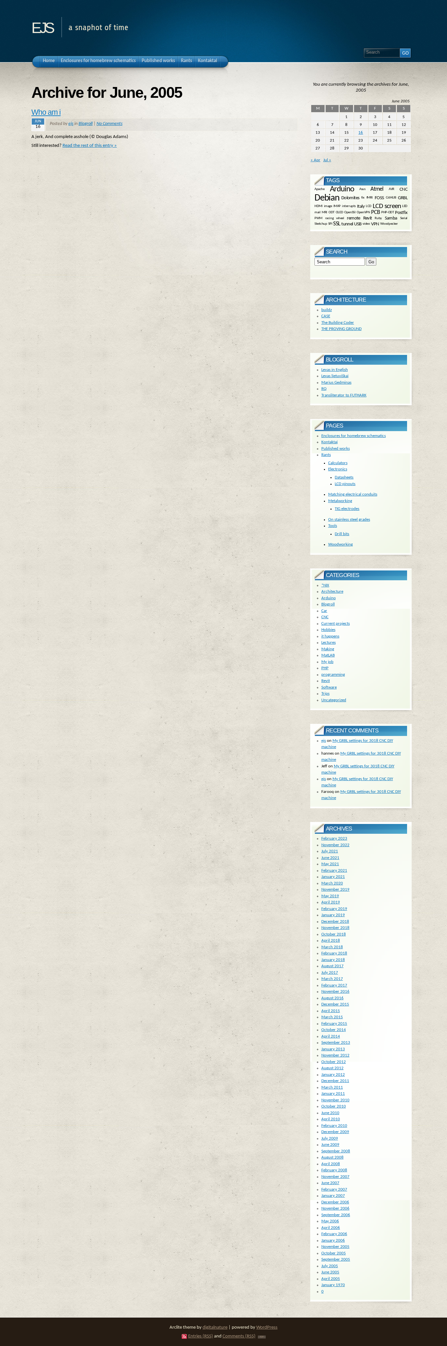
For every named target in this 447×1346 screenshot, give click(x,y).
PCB (375, 212)
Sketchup (320, 224)
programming (333, 675)
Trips (325, 693)
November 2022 (335, 845)
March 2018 (332, 947)
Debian (326, 198)
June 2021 (330, 858)
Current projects (335, 623)
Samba (391, 218)
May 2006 (330, 1221)
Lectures (328, 642)
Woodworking (340, 544)
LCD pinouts (345, 484)
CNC (403, 189)
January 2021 (333, 877)
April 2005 (330, 1279)
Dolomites (350, 198)
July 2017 (329, 972)
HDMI (318, 206)
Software (329, 687)
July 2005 (329, 1266)
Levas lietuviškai (335, 376)
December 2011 (335, 1081)
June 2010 (330, 1113)
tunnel (347, 223)
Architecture (332, 591)
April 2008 (330, 1164)
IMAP (337, 206)
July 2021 (329, 851)
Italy (361, 206)
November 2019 (335, 889)
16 (360, 133)
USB (358, 223)
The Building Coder (337, 323)
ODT (331, 212)
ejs (42, 26)
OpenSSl (349, 212)
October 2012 (333, 1062)
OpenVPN (363, 212)
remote (353, 218)
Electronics (337, 469)
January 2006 (333, 1240)
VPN (375, 223)
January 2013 (333, 1049)
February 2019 (334, 909)
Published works (335, 448)
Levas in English (334, 370)
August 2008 (332, 1157)
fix (363, 198)
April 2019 (330, 902)
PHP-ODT (387, 212)
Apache (319, 189)
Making (327, 649)
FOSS (379, 198)
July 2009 (329, 1138)
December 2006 (335, 1202)
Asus (362, 189)
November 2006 (335, 1208)
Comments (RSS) (239, 1336)
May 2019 (330, 896)
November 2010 (335, 1100)
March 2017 (332, 979)
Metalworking (340, 501)
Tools (332, 526)
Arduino (342, 189)
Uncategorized (333, 700)
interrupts (349, 206)
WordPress (266, 1327)
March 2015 (332, 1017)
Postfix (401, 212)
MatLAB (328, 655)
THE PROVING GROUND (341, 329)
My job (327, 662)
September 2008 (335, 1151)
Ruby (378, 218)
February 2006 (334, 1234)
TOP (262, 1337)
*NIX (325, 585)
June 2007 (330, 1183)
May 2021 (330, 864)
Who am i (46, 112)
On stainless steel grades (349, 519)
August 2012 (332, 1068)
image (328, 206)
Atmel (376, 189)
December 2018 (335, 921)
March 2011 (332, 1087)
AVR (391, 189)
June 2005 (330, 1272)
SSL (336, 224)
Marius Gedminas (336, 382)
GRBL (402, 198)
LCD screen (387, 206)
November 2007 (335, 1177)
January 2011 (333, 1094)
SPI (330, 224)
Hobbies (328, 630)
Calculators (338, 463)
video (366, 224)
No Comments (109, 123)
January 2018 (333, 960)
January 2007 (333, 1196)
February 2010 (334, 1126)
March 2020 (332, 883)
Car (324, 611)
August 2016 (332, 998)
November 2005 (335, 1247)
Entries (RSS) (200, 1336)
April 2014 (330, 1036)
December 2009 (335, 1132)
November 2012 (335, 1055)
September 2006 (335, 1215)
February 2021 (334, 870)
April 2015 (330, 1011)
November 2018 (335, 928)
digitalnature (215, 1327)
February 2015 (334, 1024)
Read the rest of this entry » (90, 145)
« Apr (315, 160)
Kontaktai (329, 442)
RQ (324, 389)
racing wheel (334, 218)
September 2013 (335, 1042)
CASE (325, 316)
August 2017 (332, 966)
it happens (330, 636)
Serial (403, 218)
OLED (339, 212)
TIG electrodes (347, 509)
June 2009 (330, 1145)
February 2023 (334, 838)
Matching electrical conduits (352, 494)
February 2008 (334, 1170)
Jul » (327, 160)
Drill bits (342, 534)
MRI (324, 212)
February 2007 (334, 1189)
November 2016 (335, 991)
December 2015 (335, 1004)
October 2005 (333, 1253)
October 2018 (333, 934)
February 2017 (334, 985)
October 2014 (333, 1030)
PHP (325, 668)
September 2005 (335, 1259)
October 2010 (333, 1106)
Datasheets (344, 477)
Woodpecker (389, 224)
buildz (326, 310)
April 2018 (330, 940)
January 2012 (333, 1075)
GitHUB (391, 198)
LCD (368, 206)
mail (317, 212)
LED (404, 206)
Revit (367, 218)
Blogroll (86, 123)
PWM (318, 218)
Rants (326, 455)
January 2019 (333, 915)
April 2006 (330, 1228)
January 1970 (333, 1285)
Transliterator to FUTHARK (344, 395)
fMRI (370, 198)
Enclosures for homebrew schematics (353, 436)
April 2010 (330, 1119)
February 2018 (334, 953)
